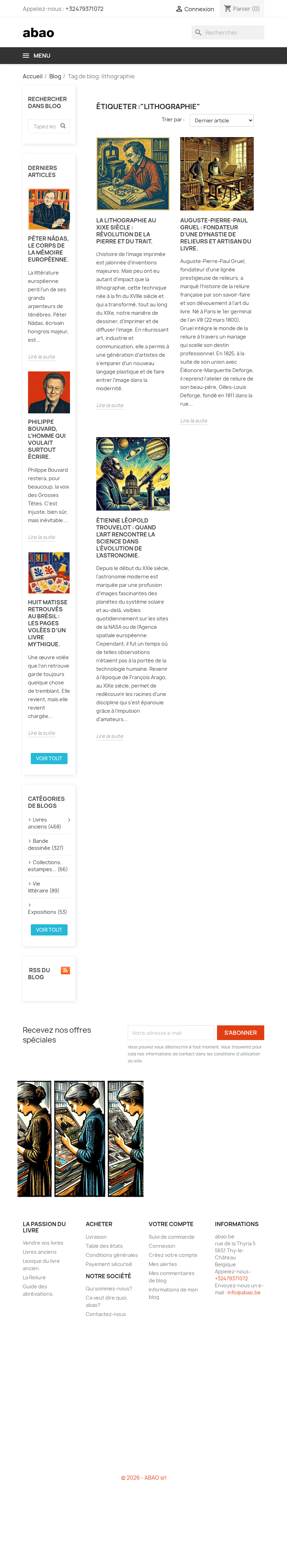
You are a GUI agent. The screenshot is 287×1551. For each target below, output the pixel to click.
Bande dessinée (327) (46, 844)
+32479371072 (84, 9)
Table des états (104, 1246)
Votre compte (171, 1224)
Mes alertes (163, 1264)
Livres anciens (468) (44, 823)
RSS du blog (39, 974)
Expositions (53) (47, 912)
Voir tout (49, 758)
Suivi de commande (172, 1236)
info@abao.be (244, 1292)
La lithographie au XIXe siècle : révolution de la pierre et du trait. (126, 230)
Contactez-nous (106, 1314)
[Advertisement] (144, 1398)
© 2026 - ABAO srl (143, 1477)
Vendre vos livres (43, 1242)
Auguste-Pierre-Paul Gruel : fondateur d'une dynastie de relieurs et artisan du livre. (215, 234)
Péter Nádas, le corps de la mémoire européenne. (48, 249)
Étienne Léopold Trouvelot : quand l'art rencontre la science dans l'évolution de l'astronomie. (126, 538)
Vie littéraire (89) (43, 887)
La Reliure (34, 1277)
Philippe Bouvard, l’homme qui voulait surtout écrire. (47, 439)
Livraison (96, 1236)
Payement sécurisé (109, 1264)
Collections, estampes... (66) (48, 866)
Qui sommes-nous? (109, 1288)
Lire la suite (41, 356)
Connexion (162, 1246)
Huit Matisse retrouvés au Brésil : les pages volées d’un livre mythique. (48, 623)
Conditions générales (112, 1255)
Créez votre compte (173, 1255)
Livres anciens (40, 1251)
